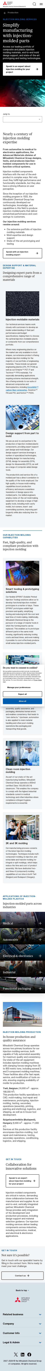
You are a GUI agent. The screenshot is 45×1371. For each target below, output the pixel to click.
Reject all (22, 694)
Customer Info (11, 1333)
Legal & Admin (11, 1342)
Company (8, 1323)
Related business (13, 1314)
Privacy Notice (38, 680)
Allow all (22, 701)
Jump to (6, 114)
